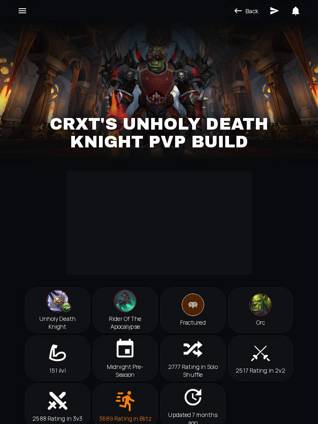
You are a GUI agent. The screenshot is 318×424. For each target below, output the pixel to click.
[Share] (274, 11)
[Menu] (22, 11)
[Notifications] (296, 11)
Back (252, 11)
